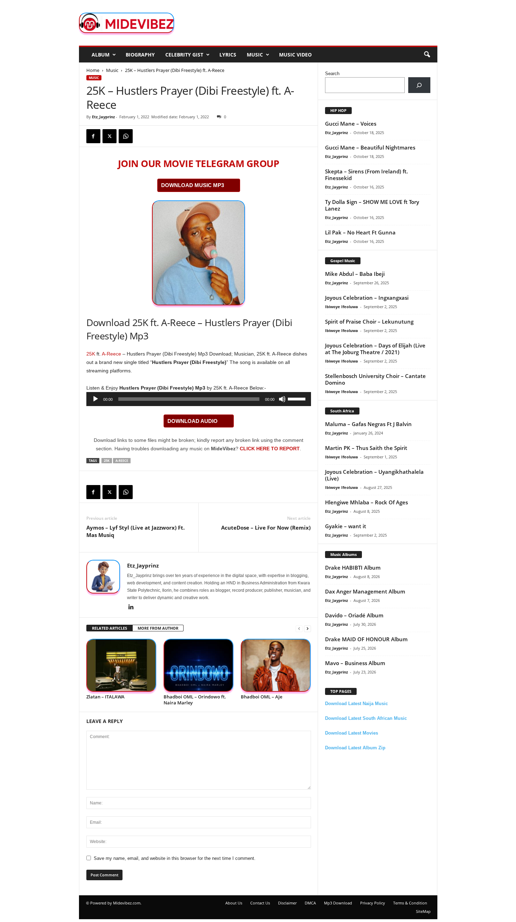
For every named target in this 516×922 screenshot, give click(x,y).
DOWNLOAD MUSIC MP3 (192, 185)
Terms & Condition (410, 903)
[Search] (419, 85)
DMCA (310, 903)
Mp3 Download (338, 903)
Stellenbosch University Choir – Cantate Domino (375, 379)
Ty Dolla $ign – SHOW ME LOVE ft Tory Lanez (372, 205)
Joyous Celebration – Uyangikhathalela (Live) (374, 475)
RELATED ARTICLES (109, 628)
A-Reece (111, 354)
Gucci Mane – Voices (350, 123)
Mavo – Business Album (355, 662)
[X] (109, 136)
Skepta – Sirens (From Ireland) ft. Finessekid (366, 174)
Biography (140, 54)
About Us (233, 903)
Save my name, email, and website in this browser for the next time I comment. (175, 858)
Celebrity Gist (184, 54)
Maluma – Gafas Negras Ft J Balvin (368, 423)
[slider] (297, 398)
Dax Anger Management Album (365, 591)
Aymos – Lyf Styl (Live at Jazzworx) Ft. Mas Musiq (135, 531)
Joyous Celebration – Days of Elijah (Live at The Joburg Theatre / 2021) (375, 349)
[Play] (95, 399)
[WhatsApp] (126, 136)
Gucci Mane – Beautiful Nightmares (370, 147)
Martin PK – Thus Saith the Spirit (366, 447)
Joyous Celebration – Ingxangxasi (367, 297)
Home (92, 70)
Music (255, 54)
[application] (198, 399)
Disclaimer (287, 903)
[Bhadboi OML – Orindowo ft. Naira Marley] (199, 665)
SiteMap (423, 911)
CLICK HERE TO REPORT (270, 448)
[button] (427, 54)
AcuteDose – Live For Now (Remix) (266, 527)
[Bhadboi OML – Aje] (276, 665)
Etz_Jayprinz (103, 116)
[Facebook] (93, 136)
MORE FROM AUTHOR (158, 628)
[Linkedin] (131, 607)
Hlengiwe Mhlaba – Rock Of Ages (366, 502)
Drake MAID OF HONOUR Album (366, 639)
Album (101, 54)
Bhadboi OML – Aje (261, 697)
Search (332, 73)
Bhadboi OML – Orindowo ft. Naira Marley (195, 700)
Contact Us (260, 903)
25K (90, 354)
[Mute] (282, 399)
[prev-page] (299, 628)
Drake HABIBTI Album (353, 567)
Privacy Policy (372, 903)
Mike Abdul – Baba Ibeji (355, 273)
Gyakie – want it (345, 526)
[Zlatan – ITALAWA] (121, 665)
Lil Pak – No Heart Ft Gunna (360, 232)
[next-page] (307, 628)
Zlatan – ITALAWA (105, 697)
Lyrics (227, 54)
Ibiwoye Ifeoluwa (341, 306)
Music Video (295, 54)
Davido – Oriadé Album (354, 615)
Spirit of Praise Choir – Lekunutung (369, 321)
